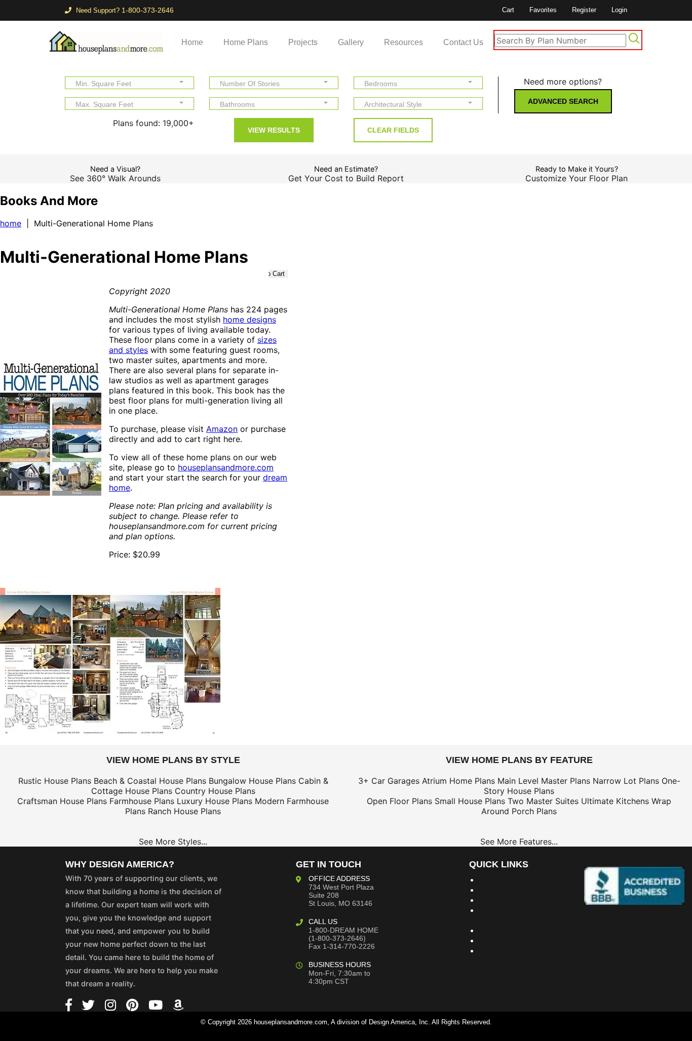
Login (619, 10)
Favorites (543, 10)
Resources (403, 42)
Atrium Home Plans (458, 781)
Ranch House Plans (184, 811)
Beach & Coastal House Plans (150, 781)
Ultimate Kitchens (615, 801)
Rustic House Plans (54, 781)
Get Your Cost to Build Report (346, 178)
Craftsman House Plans (62, 801)
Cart (508, 10)
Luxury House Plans (214, 801)
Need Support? (124, 10)
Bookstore (499, 890)
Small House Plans (470, 801)
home (10, 223)
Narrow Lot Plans (626, 781)
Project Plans (504, 900)
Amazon (222, 429)
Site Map (496, 940)
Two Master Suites (543, 801)
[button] (129, 82)
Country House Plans (215, 791)
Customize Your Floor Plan (576, 178)
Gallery (351, 42)
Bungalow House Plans (252, 781)
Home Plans (245, 42)
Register (584, 10)
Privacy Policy (506, 950)
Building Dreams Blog (520, 879)
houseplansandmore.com (226, 467)
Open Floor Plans (399, 801)
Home (192, 42)
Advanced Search (563, 101)
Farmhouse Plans (141, 801)
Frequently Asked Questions (512, 915)
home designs (249, 319)
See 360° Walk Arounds (115, 178)
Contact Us (463, 42)
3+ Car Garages (388, 781)
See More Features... (519, 841)
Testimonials (503, 930)
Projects (303, 42)
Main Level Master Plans (543, 781)
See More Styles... (173, 841)
